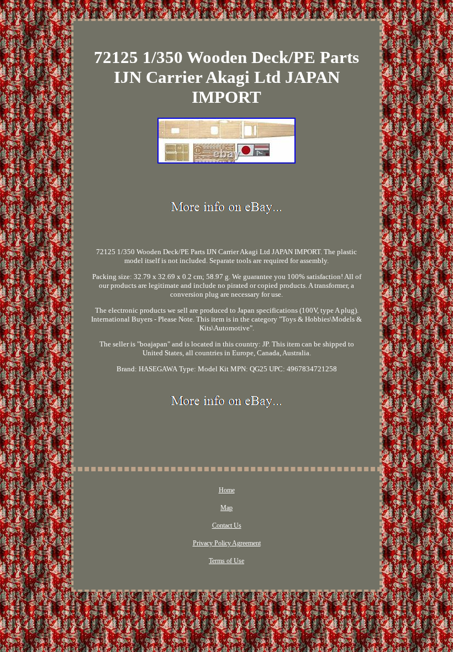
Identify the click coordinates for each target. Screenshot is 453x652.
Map (226, 508)
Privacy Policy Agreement (227, 543)
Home (227, 490)
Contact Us (226, 525)
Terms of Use (226, 561)
